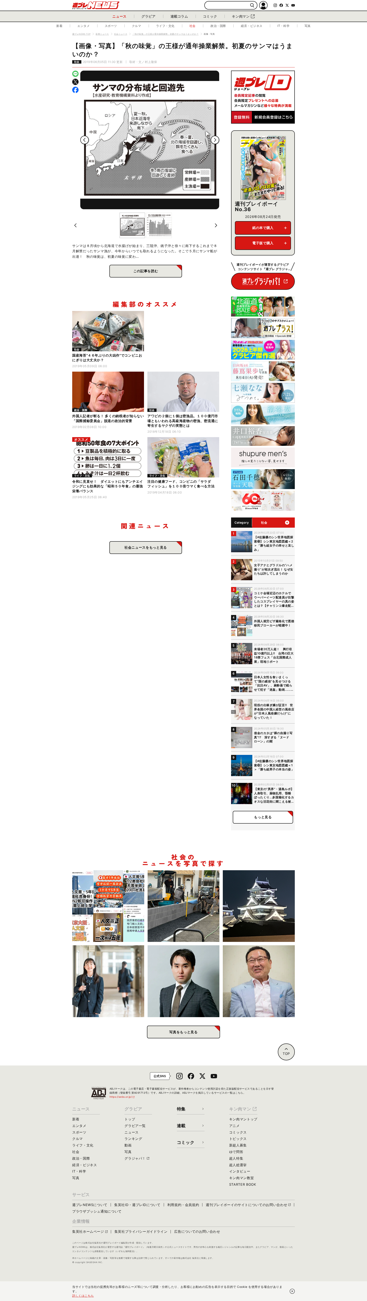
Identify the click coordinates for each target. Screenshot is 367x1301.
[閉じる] (292, 1291)
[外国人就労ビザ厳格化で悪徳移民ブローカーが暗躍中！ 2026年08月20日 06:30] (108, 906)
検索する (252, 5)
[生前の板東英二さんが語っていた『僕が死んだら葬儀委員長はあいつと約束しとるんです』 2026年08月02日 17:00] (259, 981)
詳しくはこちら (83, 1295)
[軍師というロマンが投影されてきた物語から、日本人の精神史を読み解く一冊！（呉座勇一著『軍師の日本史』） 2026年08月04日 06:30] (184, 981)
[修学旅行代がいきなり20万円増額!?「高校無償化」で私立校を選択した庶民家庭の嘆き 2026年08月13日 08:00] (108, 981)
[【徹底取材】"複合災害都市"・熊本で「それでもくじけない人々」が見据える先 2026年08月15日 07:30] (259, 906)
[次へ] (215, 140)
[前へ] (84, 140)
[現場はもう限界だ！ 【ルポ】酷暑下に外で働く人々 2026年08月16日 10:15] (184, 906)
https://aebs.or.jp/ (122, 1096)
